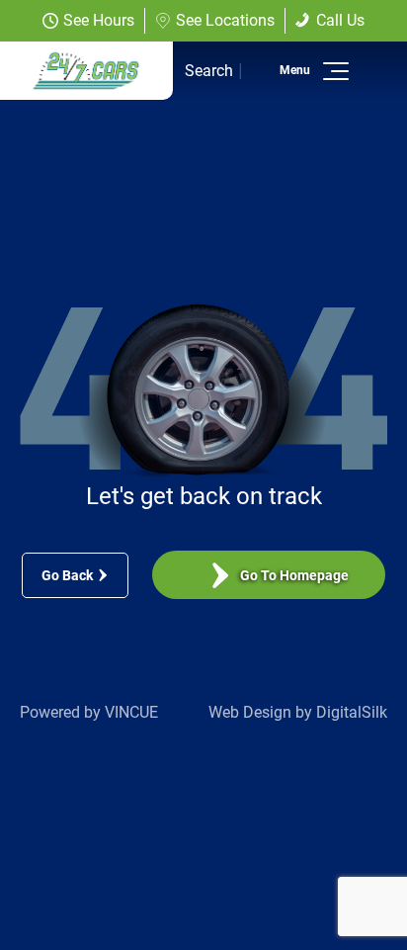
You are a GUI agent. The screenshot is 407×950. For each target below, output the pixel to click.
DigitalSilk (351, 712)
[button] (332, 71)
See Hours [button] (98, 20)
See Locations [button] (225, 20)
